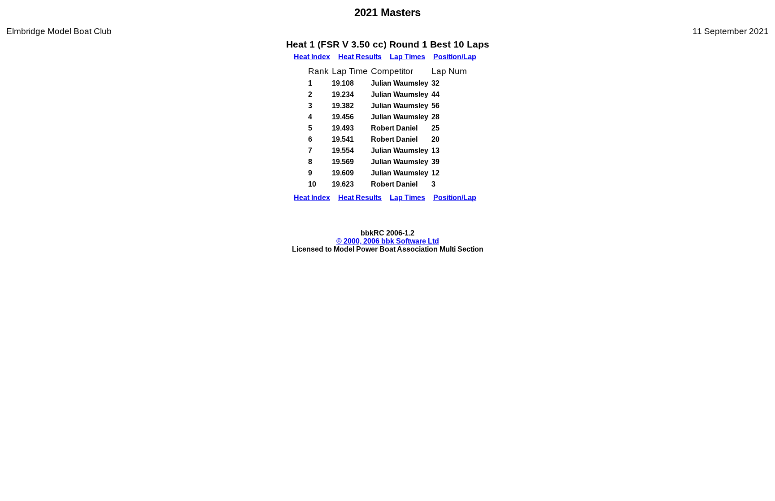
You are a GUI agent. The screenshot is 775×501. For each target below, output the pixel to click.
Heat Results (360, 57)
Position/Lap (454, 57)
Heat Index (312, 57)
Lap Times (407, 57)
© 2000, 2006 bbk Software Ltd (387, 241)
